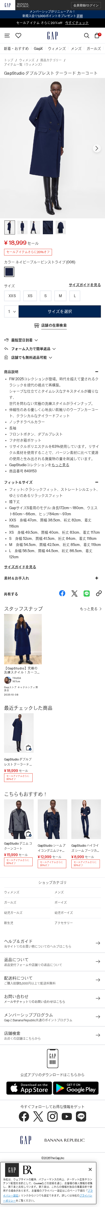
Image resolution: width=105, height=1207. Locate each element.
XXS (12, 296)
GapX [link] (38, 49)
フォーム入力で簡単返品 (30, 349)
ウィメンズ (26, 60)
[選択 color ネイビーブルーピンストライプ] (9, 272)
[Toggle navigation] (7, 35)
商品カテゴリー (51, 60)
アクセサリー (64, 923)
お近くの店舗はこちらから (22, 1039)
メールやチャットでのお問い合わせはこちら (34, 1002)
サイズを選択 (60, 311)
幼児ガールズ (13, 913)
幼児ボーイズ (64, 913)
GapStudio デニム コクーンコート (18, 846)
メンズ (59, 892)
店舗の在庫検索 (54, 325)
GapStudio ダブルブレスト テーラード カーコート (18, 762)
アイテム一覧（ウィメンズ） (24, 64)
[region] (48, 1183)
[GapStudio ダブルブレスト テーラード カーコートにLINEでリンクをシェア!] (87, 594)
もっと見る (60, 465)
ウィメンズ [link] (57, 49)
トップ (8, 60)
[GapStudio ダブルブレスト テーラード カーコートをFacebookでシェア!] (62, 594)
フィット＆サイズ (18, 482)
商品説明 (11, 372)
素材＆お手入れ (16, 578)
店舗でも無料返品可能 (29, 357)
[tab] (52, 340)
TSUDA (16, 678)
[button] (86, 5)
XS (30, 296)
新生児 (8, 923)
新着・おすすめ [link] (16, 49)
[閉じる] (90, 1169)
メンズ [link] (76, 49)
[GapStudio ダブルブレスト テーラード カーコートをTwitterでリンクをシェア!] (74, 594)
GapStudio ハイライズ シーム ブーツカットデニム (85, 848)
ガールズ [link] (94, 49)
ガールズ (10, 902)
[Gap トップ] (52, 35)
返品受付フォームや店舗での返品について (33, 965)
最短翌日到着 (22, 340)
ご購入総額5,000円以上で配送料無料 (30, 983)
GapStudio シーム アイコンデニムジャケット (52, 848)
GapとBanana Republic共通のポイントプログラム (38, 1020)
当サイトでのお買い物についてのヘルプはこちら (37, 946)
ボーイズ (61, 902)
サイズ (9, 286)
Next (97, 148)
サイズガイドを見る (85, 285)
